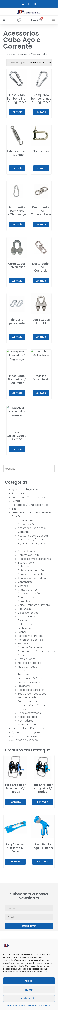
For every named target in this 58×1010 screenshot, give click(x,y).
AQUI (44, 971)
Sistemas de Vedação (24, 739)
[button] (4, 20)
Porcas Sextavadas (29, 682)
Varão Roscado (27, 716)
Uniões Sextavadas (29, 712)
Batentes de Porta (29, 554)
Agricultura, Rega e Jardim (27, 489)
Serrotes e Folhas (28, 697)
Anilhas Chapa (26, 551)
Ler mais (17, 112)
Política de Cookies (16, 1005)
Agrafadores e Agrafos (31, 543)
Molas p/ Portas (27, 666)
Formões (23, 643)
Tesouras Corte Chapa (31, 705)
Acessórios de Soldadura (33, 535)
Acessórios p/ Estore (30, 539)
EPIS (13, 508)
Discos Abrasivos (28, 612)
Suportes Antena (28, 701)
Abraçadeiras (26, 520)
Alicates (22, 547)
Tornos (22, 709)
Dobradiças (25, 624)
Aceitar (29, 981)
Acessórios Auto (27, 524)
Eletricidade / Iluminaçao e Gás (29, 504)
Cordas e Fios (26, 597)
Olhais (21, 670)
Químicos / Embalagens (25, 732)
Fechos (22, 632)
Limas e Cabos (26, 659)
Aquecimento (19, 493)
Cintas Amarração (29, 593)
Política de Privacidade (38, 1005)
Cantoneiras (25, 581)
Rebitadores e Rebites (31, 689)
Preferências (29, 998)
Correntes (24, 601)
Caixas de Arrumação (31, 570)
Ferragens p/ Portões (31, 635)
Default (15, 501)
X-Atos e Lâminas (28, 724)
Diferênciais (25, 608)
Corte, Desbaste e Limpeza (34, 605)
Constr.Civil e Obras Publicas (28, 497)
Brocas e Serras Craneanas (34, 558)
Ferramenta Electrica (30, 639)
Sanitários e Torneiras (24, 736)
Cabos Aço (24, 566)
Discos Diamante (28, 616)
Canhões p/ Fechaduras (32, 578)
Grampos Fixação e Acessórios (36, 651)
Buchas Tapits (26, 562)
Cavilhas (23, 585)
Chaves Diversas (28, 589)
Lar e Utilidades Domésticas (27, 728)
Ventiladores (25, 720)
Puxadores (24, 686)
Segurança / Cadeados (32, 693)
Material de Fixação (29, 662)
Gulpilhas (23, 655)
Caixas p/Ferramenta (31, 574)
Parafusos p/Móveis (30, 678)
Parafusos (24, 674)
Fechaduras (25, 628)
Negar (29, 989)
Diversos (23, 620)
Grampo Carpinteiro (30, 647)
